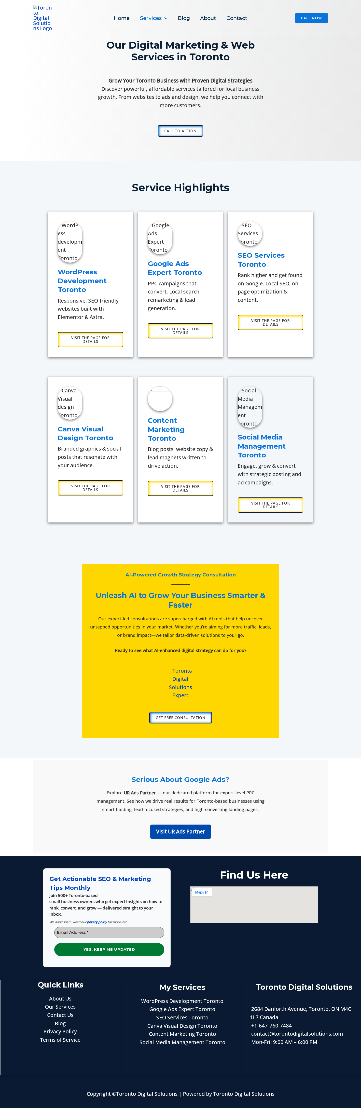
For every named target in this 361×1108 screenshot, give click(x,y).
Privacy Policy (60, 1031)
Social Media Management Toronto (182, 1042)
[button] (311, 18)
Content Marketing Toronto (182, 1033)
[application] (164, 18)
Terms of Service (60, 1039)
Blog (60, 1023)
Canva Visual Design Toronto (182, 1025)
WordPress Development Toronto (182, 1001)
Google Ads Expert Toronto (182, 1009)
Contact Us (60, 1015)
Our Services (60, 1006)
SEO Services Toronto (182, 1017)
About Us (60, 998)
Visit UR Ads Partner (180, 831)
